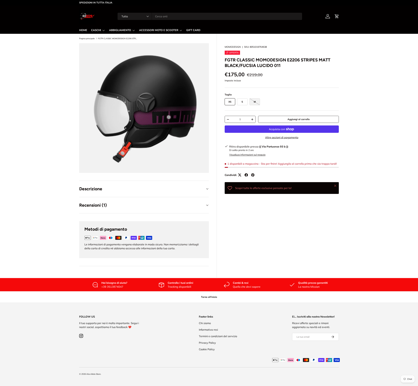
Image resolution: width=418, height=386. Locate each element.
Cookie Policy (207, 349)
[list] (144, 108)
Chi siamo (205, 323)
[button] (336, 16)
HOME (83, 30)
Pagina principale (87, 39)
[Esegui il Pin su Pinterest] (252, 175)
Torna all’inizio (209, 297)
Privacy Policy (207, 342)
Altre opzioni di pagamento (281, 137)
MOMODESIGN (233, 46)
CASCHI (96, 30)
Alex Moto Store (93, 374)
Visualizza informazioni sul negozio (247, 154)
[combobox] (210, 16)
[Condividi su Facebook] (246, 175)
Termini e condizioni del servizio (218, 336)
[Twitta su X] (239, 175)
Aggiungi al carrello (299, 119)
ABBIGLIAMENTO (120, 30)
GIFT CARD (193, 30)
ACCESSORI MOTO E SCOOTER (158, 30)
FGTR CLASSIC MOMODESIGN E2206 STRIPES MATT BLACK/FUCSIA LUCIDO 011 (117, 39)
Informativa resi (208, 329)
